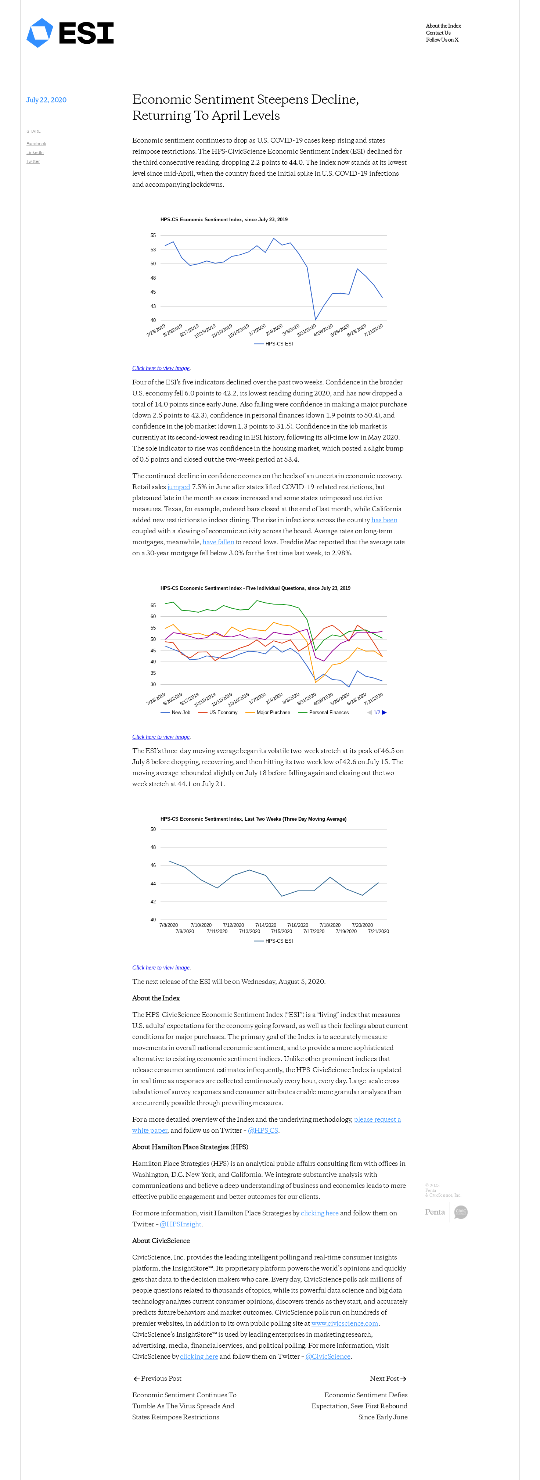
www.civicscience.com (345, 1323)
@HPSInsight (180, 1224)
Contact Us (438, 33)
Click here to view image (161, 368)
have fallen (218, 542)
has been (384, 520)
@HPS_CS (263, 1130)
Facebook (36, 143)
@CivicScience (328, 1356)
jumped (179, 487)
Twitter (33, 161)
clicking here (320, 1213)
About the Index (443, 26)
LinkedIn (35, 152)
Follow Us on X (442, 40)
